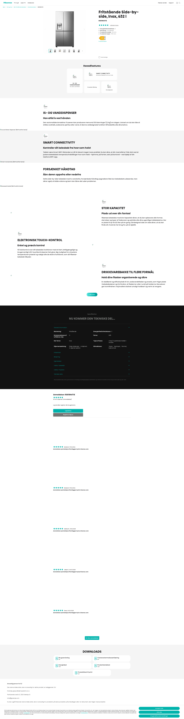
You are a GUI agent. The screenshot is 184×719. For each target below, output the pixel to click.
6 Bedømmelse (114, 25)
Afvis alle (159, 712)
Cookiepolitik (27, 712)
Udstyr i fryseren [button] (59, 370)
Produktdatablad (102, 41)
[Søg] (179, 3)
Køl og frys (9, 7)
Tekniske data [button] (58, 374)
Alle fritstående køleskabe (20, 7)
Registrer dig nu (68, 415)
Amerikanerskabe (32, 7)
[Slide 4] (64, 51)
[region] (64, 29)
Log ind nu (68, 411)
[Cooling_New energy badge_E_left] (102, 40)
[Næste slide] (84, 29)
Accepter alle (159, 708)
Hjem (4, 7)
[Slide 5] (69, 51)
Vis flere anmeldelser (92, 638)
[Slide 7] (78, 51)
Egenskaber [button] (57, 361)
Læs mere (92, 294)
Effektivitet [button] (57, 352)
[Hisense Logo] (8, 2)
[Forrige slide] (45, 29)
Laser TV (23, 3)
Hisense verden (162, 3)
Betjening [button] (57, 357)
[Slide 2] (55, 51)
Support (171, 3)
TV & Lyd (16, 3)
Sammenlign (104, 57)
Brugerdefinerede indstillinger (159, 716)
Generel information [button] (60, 327)
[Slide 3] (60, 51)
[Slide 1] (50, 51)
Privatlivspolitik (84, 712)
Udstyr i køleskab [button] (59, 365)
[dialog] (92, 712)
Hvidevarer (31, 3)
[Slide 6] (74, 51)
